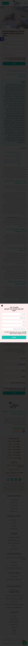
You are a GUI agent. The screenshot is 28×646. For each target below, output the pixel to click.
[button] (2, 305)
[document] (14, 323)
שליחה (14, 337)
